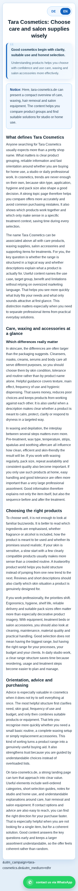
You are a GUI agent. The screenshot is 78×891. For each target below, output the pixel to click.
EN (65, 11)
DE (53, 11)
